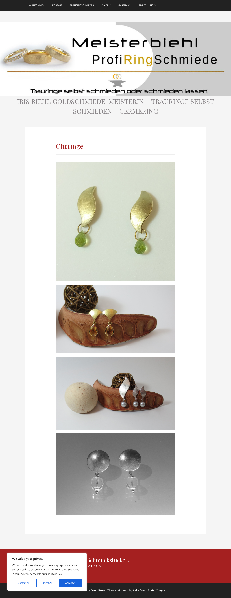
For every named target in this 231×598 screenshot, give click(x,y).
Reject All (47, 583)
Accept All (70, 583)
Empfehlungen (147, 5)
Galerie (106, 5)
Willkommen (36, 5)
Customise (23, 583)
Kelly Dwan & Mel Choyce (149, 590)
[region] (47, 572)
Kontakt (57, 5)
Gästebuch (124, 5)
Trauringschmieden (82, 5)
